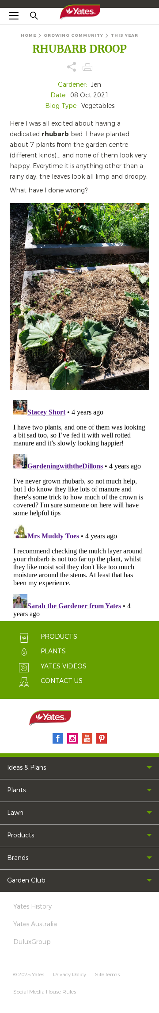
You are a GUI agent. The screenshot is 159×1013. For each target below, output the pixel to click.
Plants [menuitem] (16, 790)
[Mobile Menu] (14, 15)
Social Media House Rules (44, 991)
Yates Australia (35, 924)
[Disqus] (79, 507)
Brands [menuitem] (17, 858)
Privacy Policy (69, 974)
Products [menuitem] (20, 835)
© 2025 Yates (28, 974)
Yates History (32, 906)
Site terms (107, 974)
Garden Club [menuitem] (26, 880)
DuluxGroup (32, 942)
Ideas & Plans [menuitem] (26, 768)
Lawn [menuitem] (15, 813)
